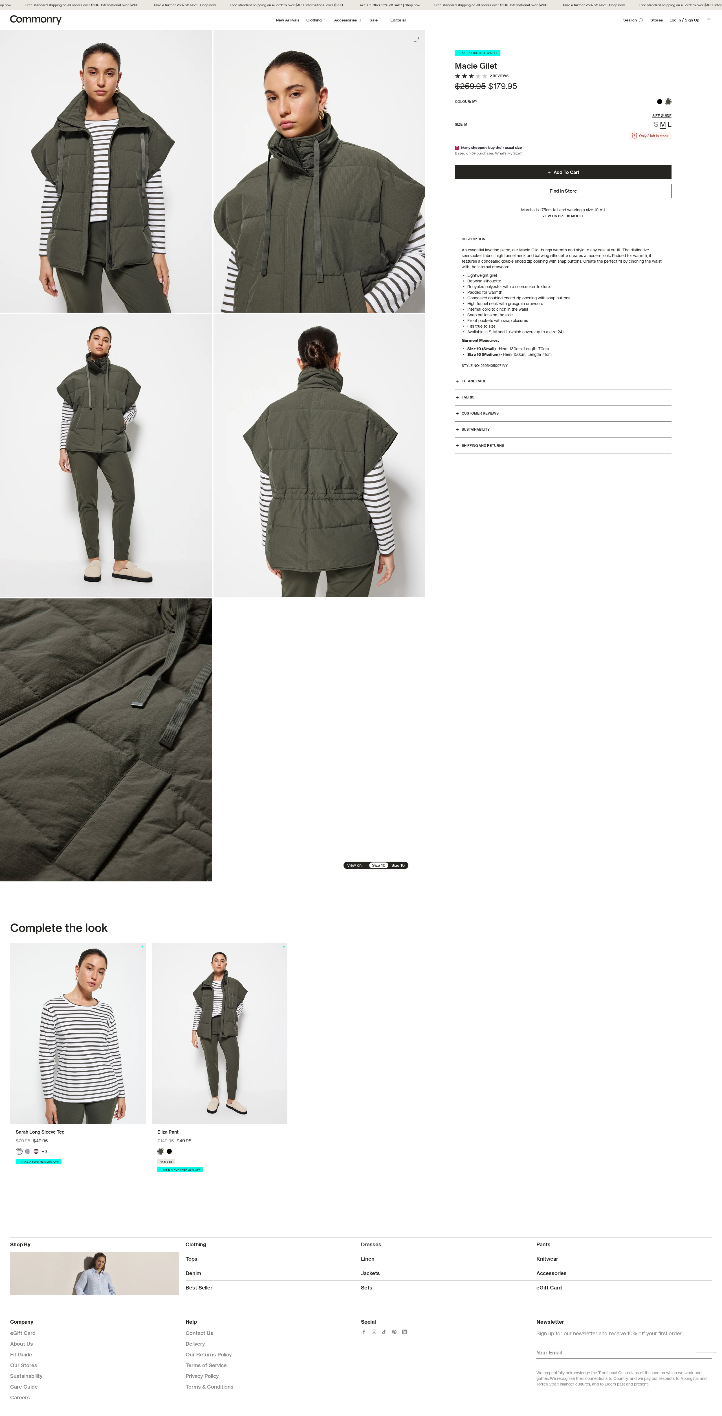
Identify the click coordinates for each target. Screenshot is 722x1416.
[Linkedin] (404, 1332)
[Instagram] (374, 1332)
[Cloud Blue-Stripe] (27, 1151)
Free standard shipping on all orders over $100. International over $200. (249, 5)
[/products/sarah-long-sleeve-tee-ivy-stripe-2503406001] (78, 1033)
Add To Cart (566, 172)
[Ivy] (668, 101)
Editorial (398, 20)
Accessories (345, 20)
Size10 (379, 865)
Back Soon (78, 1118)
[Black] (659, 101)
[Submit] (706, 1353)
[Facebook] (364, 1332)
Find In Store (563, 191)
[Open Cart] (709, 20)
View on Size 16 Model (563, 216)
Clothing (314, 20)
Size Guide (662, 116)
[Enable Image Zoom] (417, 38)
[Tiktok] (384, 1332)
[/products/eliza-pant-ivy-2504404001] (220, 1033)
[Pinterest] (394, 1332)
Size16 (398, 865)
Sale (373, 20)
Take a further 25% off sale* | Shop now (147, 5)
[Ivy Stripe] (19, 1151)
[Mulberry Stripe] (36, 1151)
